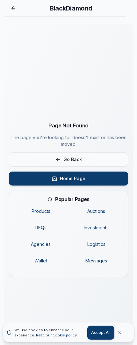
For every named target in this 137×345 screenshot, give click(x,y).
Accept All (101, 332)
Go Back (72, 159)
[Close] (123, 333)
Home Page (72, 178)
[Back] (13, 8)
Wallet (40, 260)
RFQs (41, 227)
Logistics (96, 244)
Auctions (96, 211)
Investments (96, 227)
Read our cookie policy (56, 335)
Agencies (41, 244)
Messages (96, 260)
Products (41, 211)
